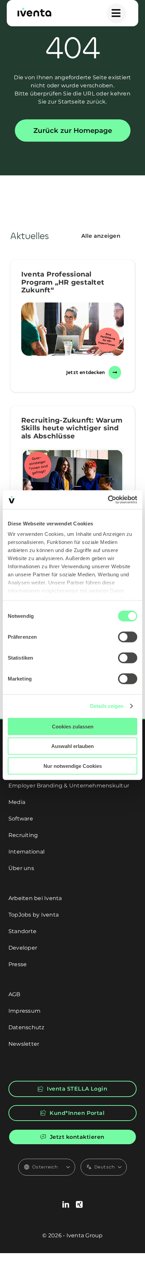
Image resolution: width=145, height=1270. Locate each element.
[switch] (127, 636)
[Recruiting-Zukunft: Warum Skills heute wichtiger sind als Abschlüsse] (72, 482)
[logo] (34, 10)
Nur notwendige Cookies (73, 766)
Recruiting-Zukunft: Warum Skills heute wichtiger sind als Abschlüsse (71, 428)
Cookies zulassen (72, 726)
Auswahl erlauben (72, 746)
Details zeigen (106, 706)
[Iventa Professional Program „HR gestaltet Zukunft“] (72, 329)
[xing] (79, 1204)
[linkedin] (65, 1204)
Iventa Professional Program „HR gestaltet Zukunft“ (62, 282)
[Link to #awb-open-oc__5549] (116, 13)
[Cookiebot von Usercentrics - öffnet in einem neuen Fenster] (107, 499)
